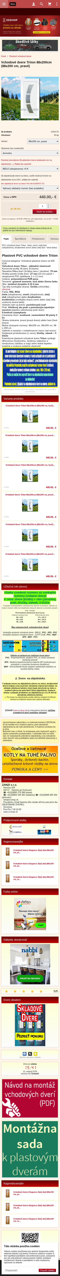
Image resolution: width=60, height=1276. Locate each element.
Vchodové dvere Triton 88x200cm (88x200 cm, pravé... (30, 554)
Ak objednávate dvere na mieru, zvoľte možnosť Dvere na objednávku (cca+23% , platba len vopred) (26, 178)
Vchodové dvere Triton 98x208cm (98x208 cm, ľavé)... (30, 406)
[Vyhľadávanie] (42, 4)
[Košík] (50, 4)
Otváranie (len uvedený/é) (12, 148)
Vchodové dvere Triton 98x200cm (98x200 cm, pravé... (30, 495)
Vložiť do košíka (44, 211)
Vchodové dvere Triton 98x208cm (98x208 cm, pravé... (30, 435)
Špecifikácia (20, 239)
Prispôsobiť (11, 1270)
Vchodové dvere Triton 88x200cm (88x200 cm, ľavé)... (30, 524)
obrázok (6, 289)
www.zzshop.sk (20, 710)
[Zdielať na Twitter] (30, 1054)
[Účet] (34, 4)
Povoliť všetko (47, 1270)
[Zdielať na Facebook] (25, 1054)
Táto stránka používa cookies (22, 1246)
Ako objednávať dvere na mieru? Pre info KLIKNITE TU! (22, 184)
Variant (4, 141)
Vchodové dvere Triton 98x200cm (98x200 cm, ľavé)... (30, 465)
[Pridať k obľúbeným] (35, 1054)
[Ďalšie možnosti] (57, 4)
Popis (6, 239)
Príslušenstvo (38, 239)
